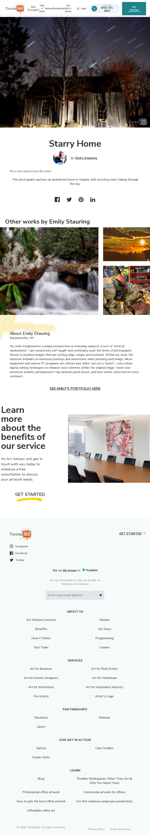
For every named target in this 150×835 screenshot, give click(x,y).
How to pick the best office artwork (41, 801)
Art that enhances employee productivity (104, 801)
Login (83, 8)
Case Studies (104, 748)
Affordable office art (41, 810)
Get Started (134, 8)
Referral (104, 717)
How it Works (41, 638)
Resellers (41, 717)
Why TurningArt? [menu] (33, 9)
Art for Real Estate (104, 669)
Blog (41, 779)
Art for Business (41, 669)
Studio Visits (41, 757)
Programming (104, 638)
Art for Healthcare (104, 678)
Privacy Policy (96, 829)
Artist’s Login (104, 696)
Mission (104, 620)
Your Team (41, 647)
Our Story (104, 629)
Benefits (41, 629)
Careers (104, 647)
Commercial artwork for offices (104, 792)
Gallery (41, 748)
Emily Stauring (86, 158)
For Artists (41, 696)
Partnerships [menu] (59, 8)
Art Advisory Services (41, 620)
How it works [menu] (42, 8)
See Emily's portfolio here (75, 388)
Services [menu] (49, 8)
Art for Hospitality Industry (104, 687)
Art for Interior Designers (41, 678)
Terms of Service (119, 829)
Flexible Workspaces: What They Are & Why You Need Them (104, 781)
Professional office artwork (41, 792)
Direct (41, 727)
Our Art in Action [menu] (68, 8)
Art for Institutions (41, 687)
